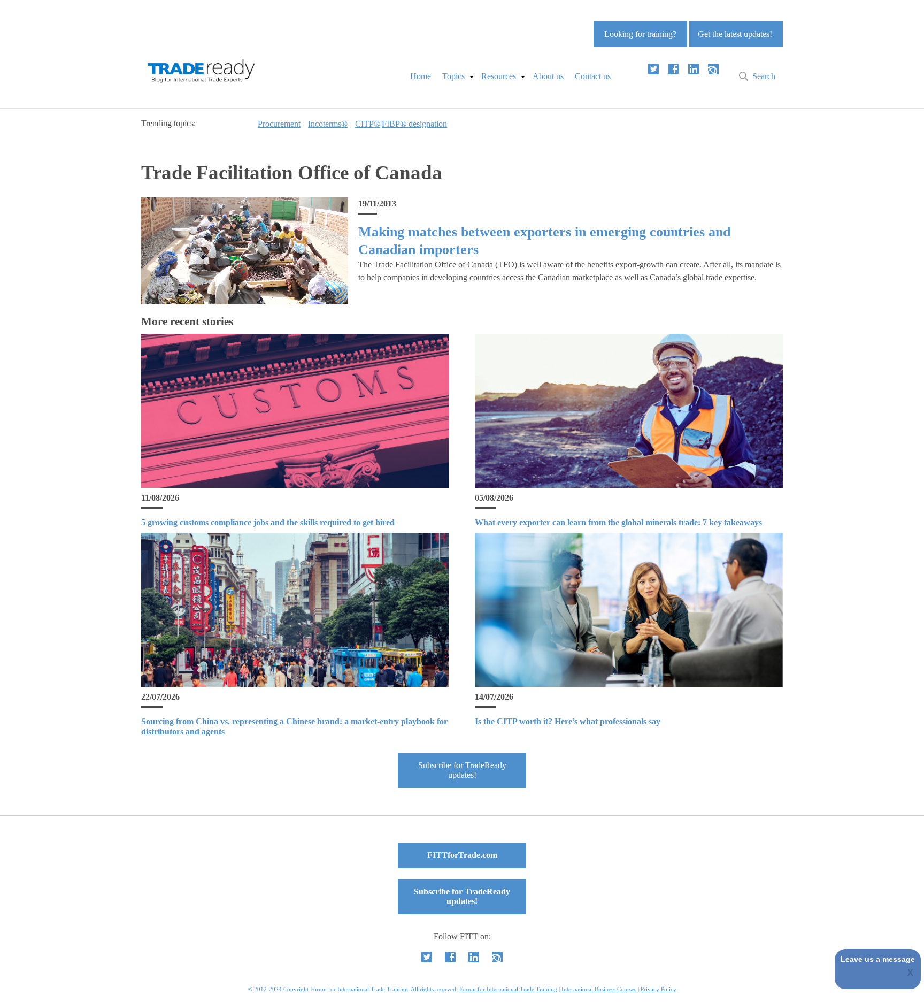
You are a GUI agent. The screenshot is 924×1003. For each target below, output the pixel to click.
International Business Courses (598, 989)
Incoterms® (328, 123)
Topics (453, 76)
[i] (713, 69)
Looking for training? (640, 34)
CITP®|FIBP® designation (401, 123)
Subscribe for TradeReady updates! (462, 770)
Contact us (593, 76)
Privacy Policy (658, 989)
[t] (653, 69)
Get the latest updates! (735, 34)
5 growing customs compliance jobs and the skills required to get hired (268, 522)
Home (420, 76)
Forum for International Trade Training (508, 989)
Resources (498, 76)
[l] (693, 69)
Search (763, 76)
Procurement (279, 123)
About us (548, 76)
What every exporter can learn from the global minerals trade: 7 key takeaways (618, 522)
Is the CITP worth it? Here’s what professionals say (567, 721)
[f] (673, 69)
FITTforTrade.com (462, 855)
